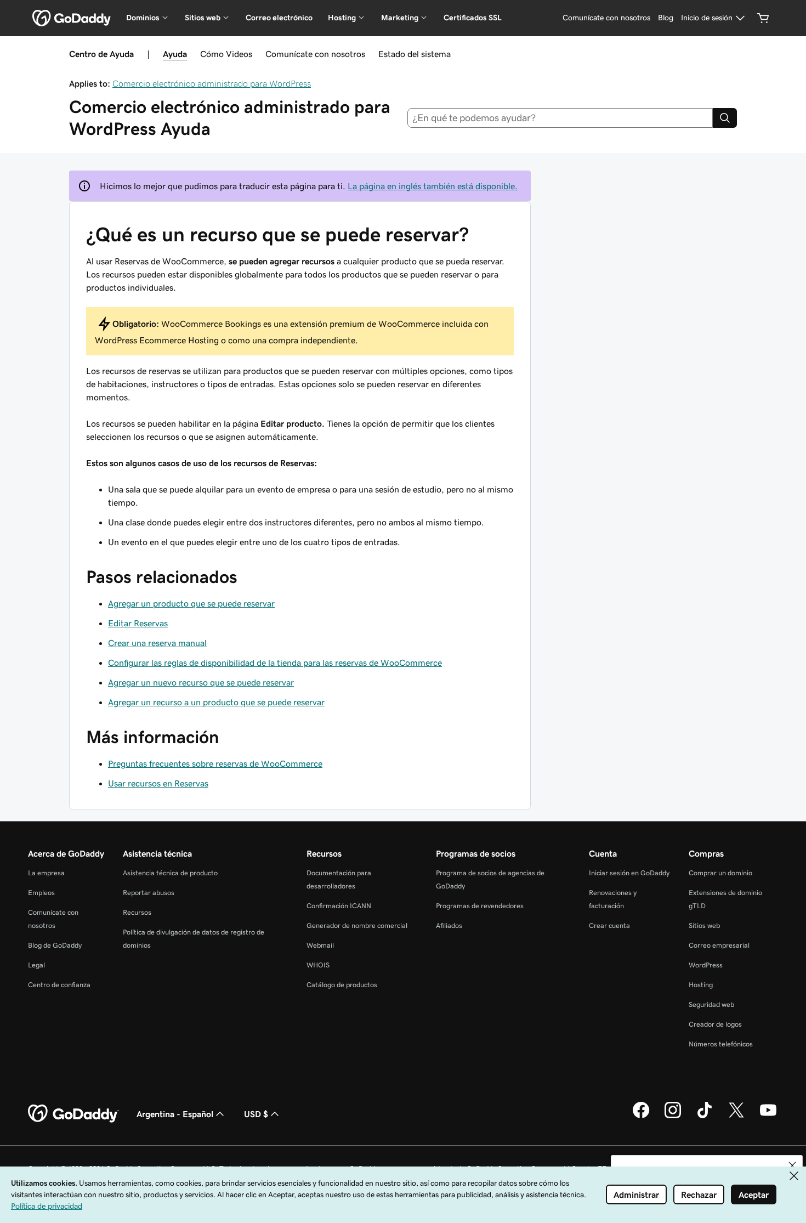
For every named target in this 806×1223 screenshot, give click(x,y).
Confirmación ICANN (338, 905)
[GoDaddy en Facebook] (641, 1116)
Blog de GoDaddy (55, 945)
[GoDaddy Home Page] (73, 1114)
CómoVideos (226, 53)
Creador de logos (715, 1024)
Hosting (701, 984)
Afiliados (449, 925)
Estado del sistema (414, 53)
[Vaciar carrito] (763, 18)
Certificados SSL (473, 17)
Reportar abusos (148, 892)
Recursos (137, 912)
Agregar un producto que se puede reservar (191, 603)
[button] (792, 1165)
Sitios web (704, 925)
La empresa (46, 872)
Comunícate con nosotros (315, 53)
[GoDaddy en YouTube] (768, 1116)
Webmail (320, 945)
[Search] (725, 118)
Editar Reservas (138, 623)
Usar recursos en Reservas (158, 783)
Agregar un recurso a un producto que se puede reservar (216, 702)
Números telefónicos (721, 1044)
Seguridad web (711, 1004)
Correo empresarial (719, 945)
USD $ (256, 1113)
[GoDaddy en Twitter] (736, 1116)
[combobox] (560, 118)
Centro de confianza (59, 984)
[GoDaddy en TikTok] (704, 1116)
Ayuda (175, 53)
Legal (36, 965)
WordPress (706, 965)
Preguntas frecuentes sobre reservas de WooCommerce (215, 763)
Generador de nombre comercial (356, 925)
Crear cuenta (609, 925)
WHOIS (318, 965)
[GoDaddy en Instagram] (673, 1116)
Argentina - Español (175, 1113)
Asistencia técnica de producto (170, 872)
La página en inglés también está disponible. (433, 186)
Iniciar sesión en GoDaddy (629, 872)
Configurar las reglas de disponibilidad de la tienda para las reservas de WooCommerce (275, 662)
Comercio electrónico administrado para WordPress (211, 83)
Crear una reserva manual (157, 642)
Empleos (41, 892)
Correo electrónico (279, 17)
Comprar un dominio (720, 872)
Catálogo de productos (341, 984)
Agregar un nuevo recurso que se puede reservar (201, 682)
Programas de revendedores (480, 905)
